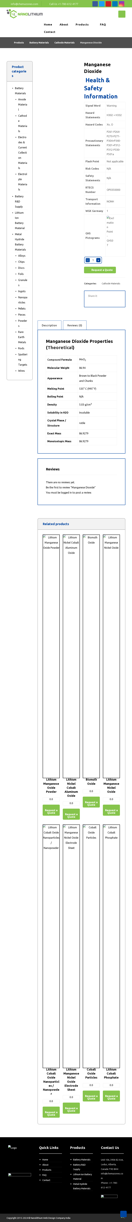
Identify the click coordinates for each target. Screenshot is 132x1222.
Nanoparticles (22, 300)
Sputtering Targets (22, 359)
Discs (21, 267)
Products (46, 1170)
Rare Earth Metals (22, 337)
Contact (46, 1180)
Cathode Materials (111, 283)
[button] (95, 4)
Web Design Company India (56, 1218)
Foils (21, 273)
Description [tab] (49, 325)
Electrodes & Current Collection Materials (22, 152)
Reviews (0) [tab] (74, 325)
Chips (21, 261)
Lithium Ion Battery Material (20, 220)
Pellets (22, 308)
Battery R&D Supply (19, 201)
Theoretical (60, 347)
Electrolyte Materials (22, 182)
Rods (21, 348)
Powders (22, 323)
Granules (22, 283)
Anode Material (22, 104)
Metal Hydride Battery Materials (20, 242)
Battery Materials (20, 91)
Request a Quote (102, 269)
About (45, 1164)
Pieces (21, 314)
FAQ (44, 1175)
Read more (53, 701)
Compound (54, 359)
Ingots (22, 291)
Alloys (21, 255)
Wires (21, 370)
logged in (66, 492)
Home (45, 1159)
